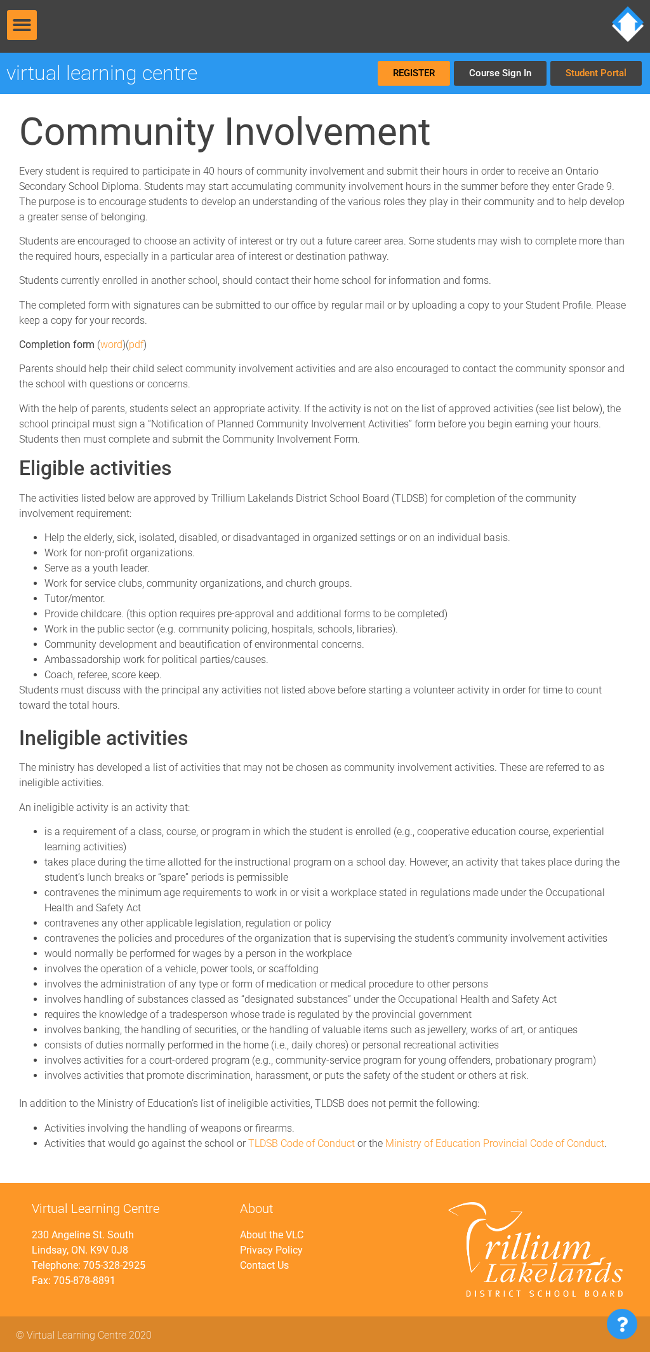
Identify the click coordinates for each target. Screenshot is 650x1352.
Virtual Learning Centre (101, 73)
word (111, 344)
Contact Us (264, 1265)
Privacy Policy (271, 1250)
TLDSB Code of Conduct (301, 1143)
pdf (136, 344)
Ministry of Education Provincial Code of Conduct (494, 1143)
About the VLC (271, 1235)
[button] (22, 25)
